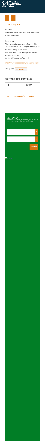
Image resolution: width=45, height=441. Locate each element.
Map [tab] (8, 96)
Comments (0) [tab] (19, 96)
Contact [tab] (32, 96)
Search (34, 147)
